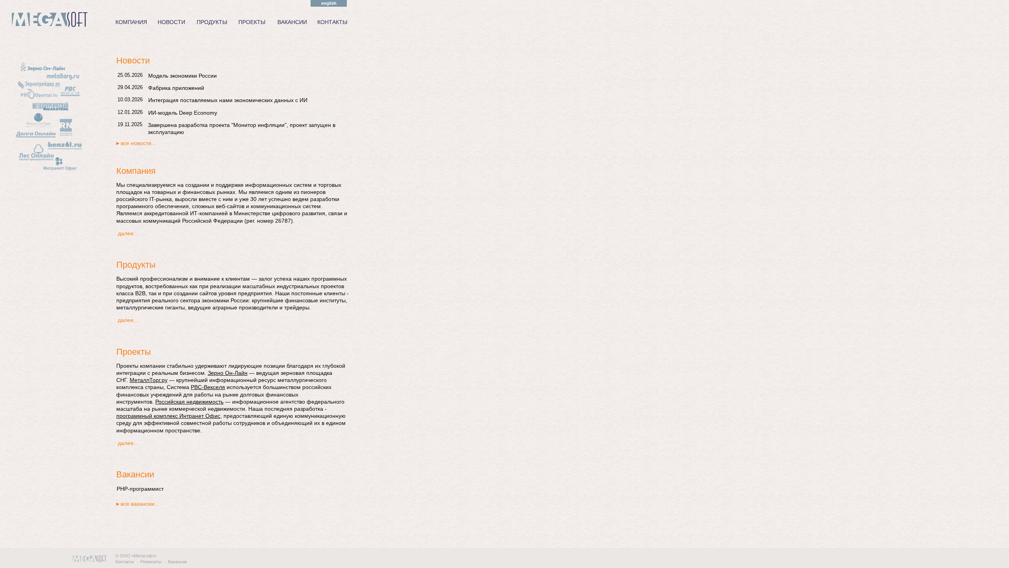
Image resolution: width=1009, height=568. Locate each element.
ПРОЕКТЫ (251, 22)
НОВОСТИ (171, 22)
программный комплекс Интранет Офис (168, 416)
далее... (128, 233)
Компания (136, 171)
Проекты (133, 352)
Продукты (136, 265)
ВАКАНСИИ (292, 22)
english (329, 3)
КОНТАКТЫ (332, 22)
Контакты (124, 561)
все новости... (138, 143)
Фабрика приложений (176, 88)
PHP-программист (140, 489)
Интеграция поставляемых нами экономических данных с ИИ (227, 100)
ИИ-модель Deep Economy (182, 113)
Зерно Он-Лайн (228, 373)
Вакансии (135, 474)
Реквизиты (151, 561)
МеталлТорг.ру (149, 380)
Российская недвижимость (189, 402)
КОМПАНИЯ (131, 22)
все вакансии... (140, 504)
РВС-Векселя (208, 387)
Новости (133, 60)
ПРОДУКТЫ (212, 22)
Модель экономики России (182, 76)
